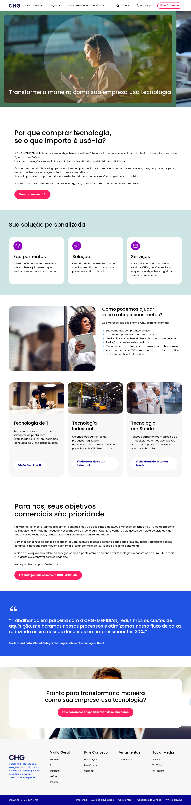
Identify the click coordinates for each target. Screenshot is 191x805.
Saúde (53, 776)
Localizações (91, 759)
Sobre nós (55, 759)
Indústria (55, 770)
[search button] (118, 6)
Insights (54, 782)
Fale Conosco (91, 765)
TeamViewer (125, 759)
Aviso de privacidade (102, 800)
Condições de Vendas (149, 800)
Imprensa (81, 800)
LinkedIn (156, 759)
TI (51, 765)
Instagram (158, 770)
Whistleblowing (173, 800)
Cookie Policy (125, 800)
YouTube (157, 765)
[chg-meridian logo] (14, 6)
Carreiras (89, 770)
